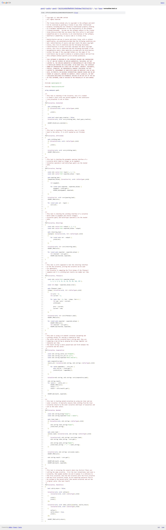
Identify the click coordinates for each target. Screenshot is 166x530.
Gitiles (10, 527)
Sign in (162, 3)
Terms (20, 527)
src (96, 8)
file (76, 12)
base (100, 8)
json (163, 527)
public (48, 8)
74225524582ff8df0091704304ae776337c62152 (75, 8)
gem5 (43, 8)
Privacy (15, 527)
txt (159, 527)
